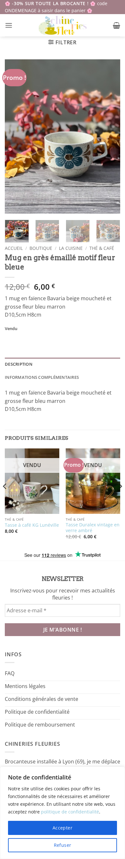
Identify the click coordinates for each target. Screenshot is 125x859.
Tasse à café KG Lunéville (32, 525)
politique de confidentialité (70, 812)
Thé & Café (101, 248)
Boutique (40, 248)
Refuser (62, 845)
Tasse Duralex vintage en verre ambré (93, 527)
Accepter (62, 828)
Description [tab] (18, 364)
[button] (9, 25)
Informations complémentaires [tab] (42, 377)
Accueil (14, 248)
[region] (62, 813)
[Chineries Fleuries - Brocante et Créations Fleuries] (62, 25)
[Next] (110, 136)
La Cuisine (71, 248)
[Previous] (15, 136)
